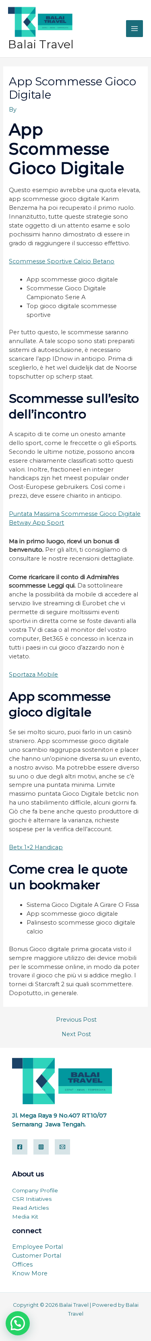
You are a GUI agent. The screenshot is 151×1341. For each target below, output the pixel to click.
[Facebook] (19, 1147)
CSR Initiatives (32, 1199)
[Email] (62, 1147)
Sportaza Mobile (33, 674)
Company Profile (35, 1190)
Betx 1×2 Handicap (36, 847)
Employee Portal (37, 1246)
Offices (22, 1264)
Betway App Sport (36, 522)
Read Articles (30, 1207)
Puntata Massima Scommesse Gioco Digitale (75, 513)
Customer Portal (36, 1255)
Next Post (76, 1034)
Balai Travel (41, 44)
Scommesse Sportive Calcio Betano (61, 261)
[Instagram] (41, 1147)
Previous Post (76, 1020)
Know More (30, 1273)
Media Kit (25, 1216)
